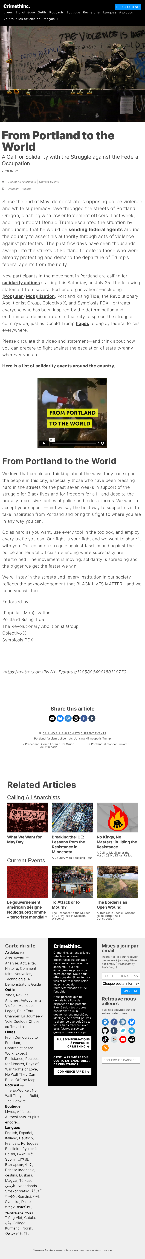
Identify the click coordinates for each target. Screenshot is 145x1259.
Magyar (11, 1180)
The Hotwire (15, 1101)
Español (25, 1133)
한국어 (10, 1196)
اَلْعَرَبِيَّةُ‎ (37, 1191)
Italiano (26, 188)
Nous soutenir (128, 7)
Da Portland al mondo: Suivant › (107, 744)
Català (29, 1218)
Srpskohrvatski (17, 1191)
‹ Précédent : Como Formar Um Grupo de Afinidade (48, 745)
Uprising (79, 738)
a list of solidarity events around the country (66, 365)
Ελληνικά (25, 1154)
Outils (42, 12)
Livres (8, 12)
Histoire (11, 968)
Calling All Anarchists (22, 181)
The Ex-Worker (17, 1090)
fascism (52, 738)
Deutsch (13, 188)
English (11, 1133)
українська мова (19, 1212)
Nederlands (27, 1186)
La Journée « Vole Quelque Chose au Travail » (24, 1021)
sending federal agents (96, 229)
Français (12, 1143)
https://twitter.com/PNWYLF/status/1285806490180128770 (64, 671)
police (62, 738)
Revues (22, 995)
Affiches (12, 1000)
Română (24, 1196)
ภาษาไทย (24, 1207)
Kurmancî (13, 1228)
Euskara (25, 1175)
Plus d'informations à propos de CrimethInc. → (73, 1043)
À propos (126, 12)
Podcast (12, 1085)
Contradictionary (19, 1048)
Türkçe (25, 1180)
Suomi (10, 1159)
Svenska (12, 1202)
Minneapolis (94, 738)
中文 (28, 1165)
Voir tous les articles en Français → (31, 19)
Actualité (27, 963)
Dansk (26, 1202)
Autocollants (31, 1000)
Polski (10, 1154)
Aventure (21, 958)
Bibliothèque (25, 12)
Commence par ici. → (73, 1071)
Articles (12, 952)
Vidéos (10, 1005)
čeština (11, 1175)
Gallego (19, 1223)
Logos (10, 1011)
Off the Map (25, 1080)
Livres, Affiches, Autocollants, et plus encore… (22, 1117)
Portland (40, 738)
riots (70, 738)
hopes (82, 323)
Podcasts (56, 12)
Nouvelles (22, 974)
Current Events (49, 181)
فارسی (10, 1186)
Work (9, 1053)
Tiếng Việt (13, 1218)
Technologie (15, 979)
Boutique (73, 12)
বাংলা (36, 1196)
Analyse (11, 963)
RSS (22, 953)
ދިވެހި (8, 1223)
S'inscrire (130, 991)
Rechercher (92, 12)
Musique (25, 1005)
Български (14, 1165)
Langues (110, 12)
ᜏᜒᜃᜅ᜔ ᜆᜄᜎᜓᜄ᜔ (17, 1233)
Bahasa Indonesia (19, 1170)
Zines (9, 995)
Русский (29, 1149)
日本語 (23, 1159)
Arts (8, 958)
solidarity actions (21, 282)
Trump (106, 738)
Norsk (27, 1228)
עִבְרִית (10, 1207)
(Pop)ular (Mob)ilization (28, 296)
